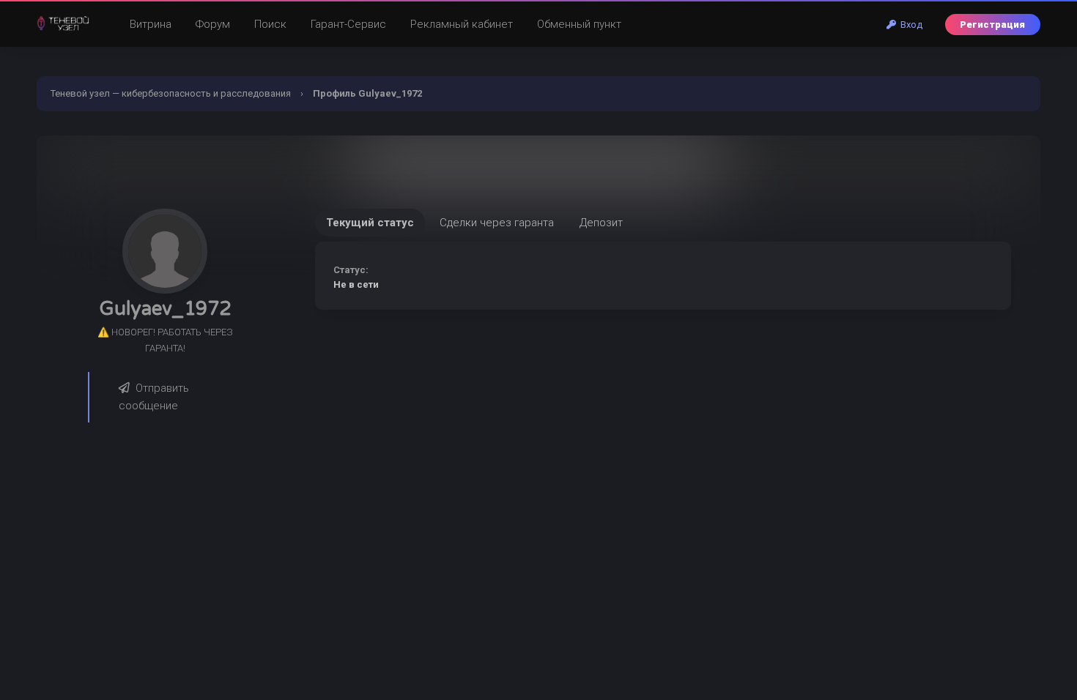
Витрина (150, 24)
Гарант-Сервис (348, 24)
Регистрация (992, 24)
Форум (213, 24)
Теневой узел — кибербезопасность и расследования (171, 93)
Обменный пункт (579, 24)
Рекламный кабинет (461, 24)
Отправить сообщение (154, 397)
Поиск (270, 24)
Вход (909, 24)
